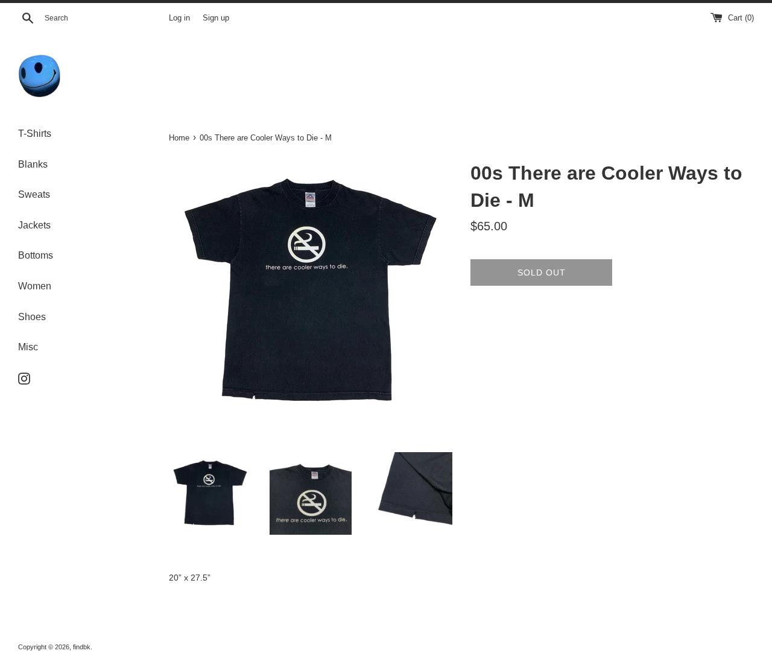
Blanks (33, 164)
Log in (179, 18)
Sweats (34, 194)
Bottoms (35, 255)
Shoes (32, 317)
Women (34, 286)
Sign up (216, 18)
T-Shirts (34, 133)
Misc (28, 347)
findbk (81, 647)
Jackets (34, 225)
